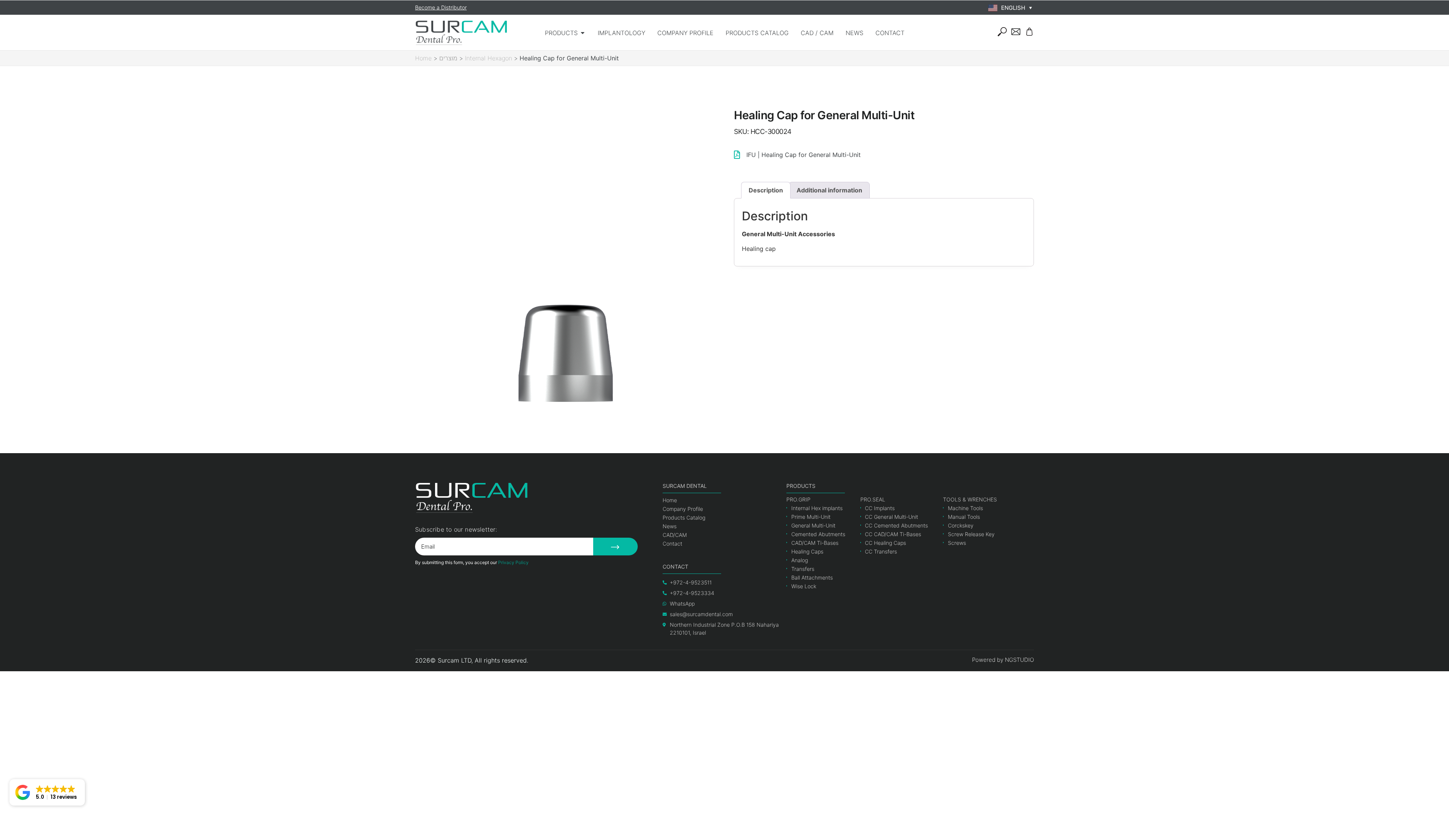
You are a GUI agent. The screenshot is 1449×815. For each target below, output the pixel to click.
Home (423, 58)
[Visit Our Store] (1029, 31)
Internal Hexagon (488, 58)
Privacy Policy (513, 562)
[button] (47, 792)
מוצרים (448, 58)
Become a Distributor (441, 7)
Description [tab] (766, 190)
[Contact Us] (1015, 31)
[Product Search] (1002, 31)
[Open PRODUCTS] (583, 32)
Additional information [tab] (829, 190)
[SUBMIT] (615, 546)
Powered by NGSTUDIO (1003, 659)
